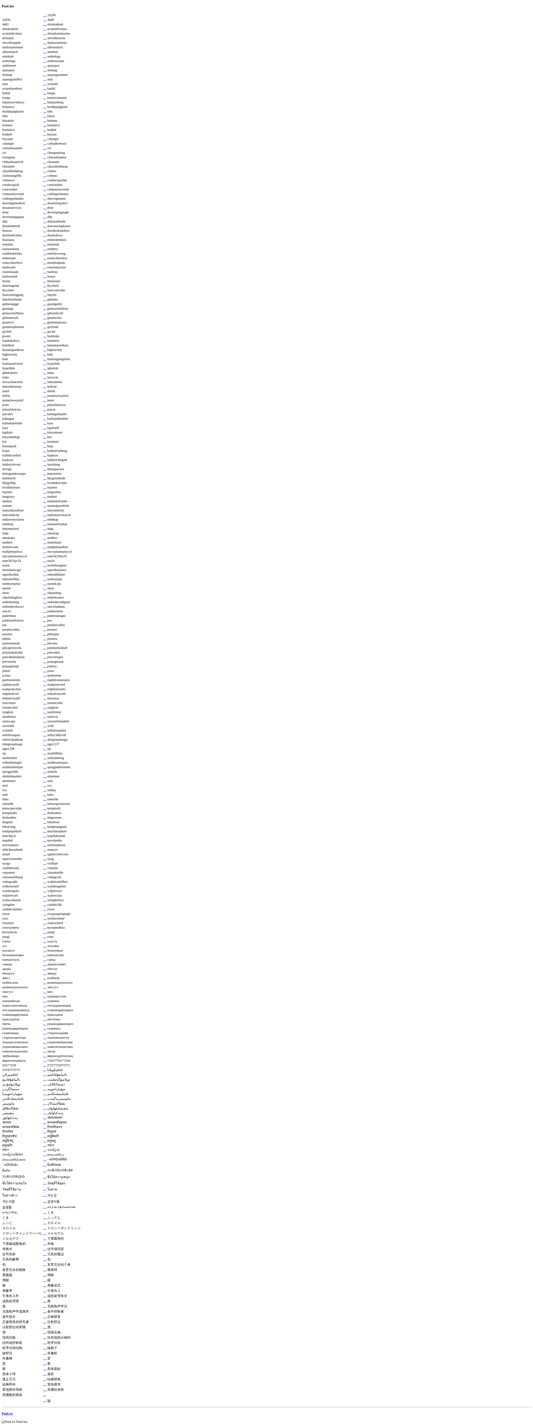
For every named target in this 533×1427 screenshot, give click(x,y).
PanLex (7, 1413)
